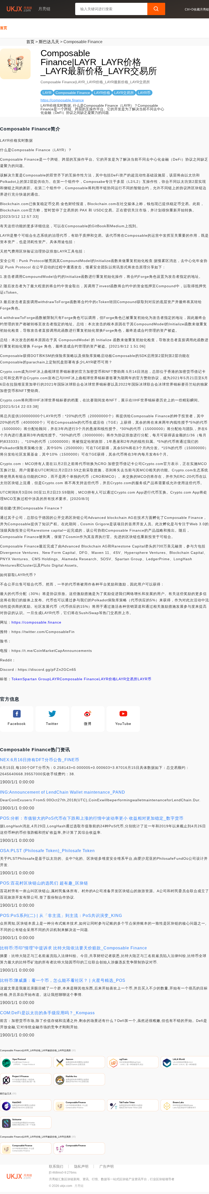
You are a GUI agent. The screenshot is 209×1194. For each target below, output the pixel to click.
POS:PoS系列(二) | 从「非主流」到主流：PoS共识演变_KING (61, 915)
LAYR (55, 679)
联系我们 (56, 1166)
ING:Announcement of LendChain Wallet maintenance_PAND (62, 792)
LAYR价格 (107, 679)
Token (16, 679)
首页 (3, 28)
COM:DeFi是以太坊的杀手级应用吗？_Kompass (47, 1013)
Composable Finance (79, 679)
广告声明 (106, 1166)
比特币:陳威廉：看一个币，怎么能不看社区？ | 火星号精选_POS (62, 980)
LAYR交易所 (127, 679)
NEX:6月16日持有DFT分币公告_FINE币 (39, 760)
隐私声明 (81, 1166)
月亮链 (79, 1186)
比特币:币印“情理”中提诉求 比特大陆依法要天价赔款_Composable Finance (73, 948)
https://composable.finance (62, 100)
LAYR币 (144, 679)
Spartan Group (36, 679)
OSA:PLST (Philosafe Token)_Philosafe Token (47, 851)
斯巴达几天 (49, 42)
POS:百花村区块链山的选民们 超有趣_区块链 (44, 883)
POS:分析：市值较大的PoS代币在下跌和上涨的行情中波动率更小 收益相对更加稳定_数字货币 (92, 818)
